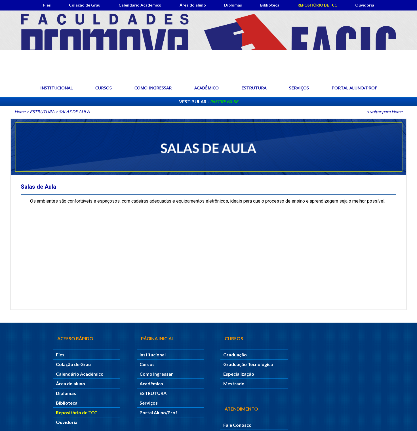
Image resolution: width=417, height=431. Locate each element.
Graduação (235, 354)
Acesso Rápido (75, 338)
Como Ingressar (153, 88)
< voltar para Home (385, 111)
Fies (47, 5)
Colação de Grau (84, 5)
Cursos (103, 88)
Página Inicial (157, 338)
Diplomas (233, 5)
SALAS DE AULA (74, 111)
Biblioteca (269, 5)
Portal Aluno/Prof (354, 88)
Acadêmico (206, 88)
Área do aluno (193, 5)
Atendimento (241, 408)
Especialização (238, 374)
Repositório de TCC (317, 5)
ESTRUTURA (253, 88)
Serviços (299, 88)
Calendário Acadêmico (140, 5)
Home (20, 111)
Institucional (56, 88)
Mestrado (234, 383)
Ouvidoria (364, 5)
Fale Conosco (237, 425)
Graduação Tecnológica (248, 364)
